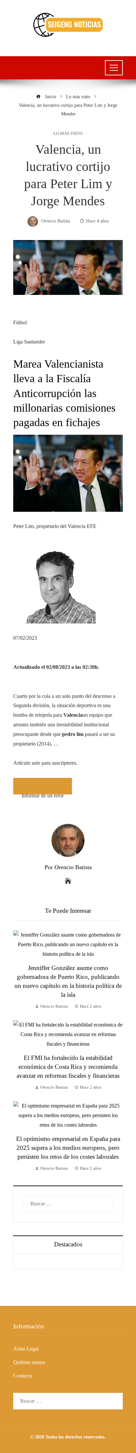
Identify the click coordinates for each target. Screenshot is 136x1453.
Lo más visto (68, 134)
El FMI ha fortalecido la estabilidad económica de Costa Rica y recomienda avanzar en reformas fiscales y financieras (68, 1066)
